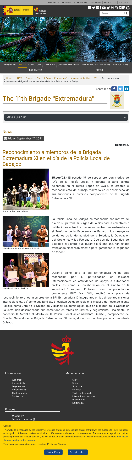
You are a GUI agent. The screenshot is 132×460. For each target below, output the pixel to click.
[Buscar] (126, 13)
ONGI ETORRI (95, 2)
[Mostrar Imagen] (26, 189)
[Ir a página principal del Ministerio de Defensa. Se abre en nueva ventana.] (18, 10)
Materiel (76, 389)
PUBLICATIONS (120, 64)
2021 (96, 78)
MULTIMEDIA (35, 70)
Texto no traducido (82, 393)
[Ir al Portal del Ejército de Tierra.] (42, 10)
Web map (17, 379)
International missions (83, 396)
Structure (77, 386)
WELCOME (124, 2)
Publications (78, 399)
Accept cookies (77, 452)
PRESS (99, 70)
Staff (75, 379)
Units (75, 383)
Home (9, 78)
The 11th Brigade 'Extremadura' (52, 78)
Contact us (17, 396)
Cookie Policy (53, 452)
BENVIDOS (82, 2)
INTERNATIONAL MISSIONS (95, 64)
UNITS (22, 64)
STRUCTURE (34, 64)
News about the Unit (80, 78)
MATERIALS (49, 64)
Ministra (16, 416)
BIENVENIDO (54, 2)
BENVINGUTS (68, 2)
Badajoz (30, 78)
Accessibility (18, 383)
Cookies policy (19, 393)
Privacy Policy (19, 389)
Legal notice (18, 386)
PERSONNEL (10, 64)
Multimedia (78, 403)
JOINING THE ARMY (68, 64)
